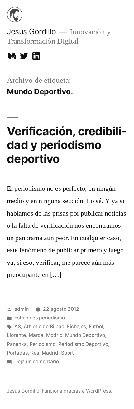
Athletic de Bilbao (44, 326)
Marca (36, 335)
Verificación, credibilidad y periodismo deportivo (67, 145)
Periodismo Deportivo (83, 344)
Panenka (17, 344)
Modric (54, 335)
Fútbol (96, 326)
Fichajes (76, 326)
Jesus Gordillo (31, 31)
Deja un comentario (36, 362)
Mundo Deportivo (85, 335)
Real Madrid (44, 353)
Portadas (17, 353)
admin (21, 309)
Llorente (16, 335)
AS (17, 326)
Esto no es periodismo (39, 318)
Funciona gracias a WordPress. (77, 391)
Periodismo (42, 344)
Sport (67, 353)
